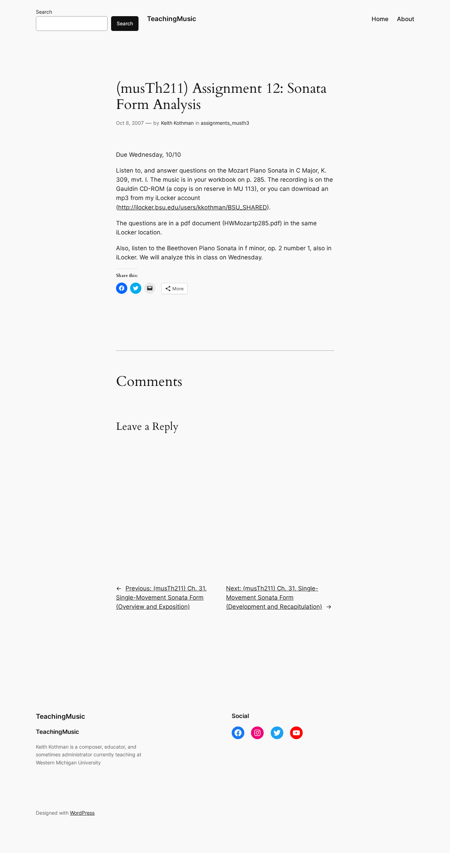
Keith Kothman (177, 123)
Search (44, 12)
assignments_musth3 (225, 123)
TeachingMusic (171, 18)
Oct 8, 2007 (130, 123)
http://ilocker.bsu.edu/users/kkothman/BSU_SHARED (192, 207)
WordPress (82, 813)
